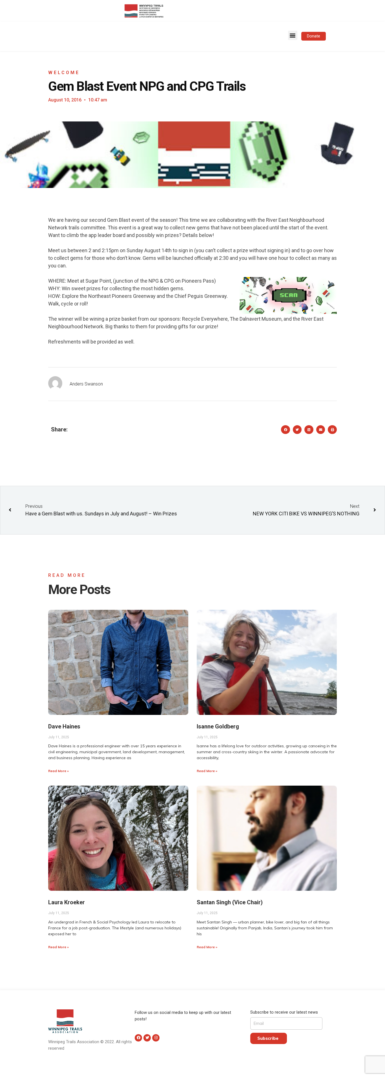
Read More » (58, 771)
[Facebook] (138, 1037)
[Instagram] (156, 1037)
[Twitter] (147, 1037)
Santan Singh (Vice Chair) (230, 902)
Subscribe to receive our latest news (284, 1012)
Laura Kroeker (66, 902)
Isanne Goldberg (218, 726)
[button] (292, 35)
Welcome (64, 72)
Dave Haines (64, 726)
